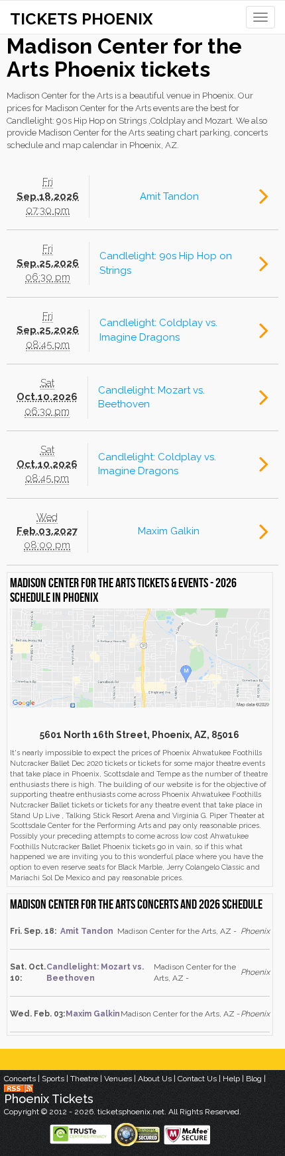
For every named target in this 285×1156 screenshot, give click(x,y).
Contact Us (197, 1078)
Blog (254, 1078)
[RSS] (18, 1088)
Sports (53, 1078)
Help (231, 1078)
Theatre (84, 1078)
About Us (155, 1078)
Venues (118, 1078)
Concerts (20, 1078)
